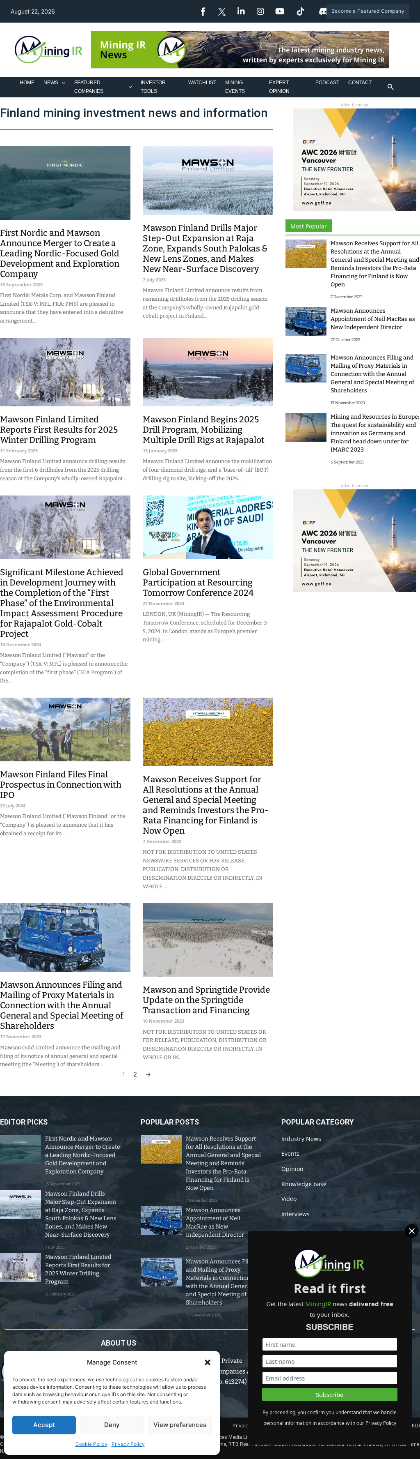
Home (27, 82)
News (50, 82)
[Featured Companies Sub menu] (130, 87)
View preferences (179, 1425)
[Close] (412, 1231)
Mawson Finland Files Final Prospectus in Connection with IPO (60, 784)
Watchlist (202, 82)
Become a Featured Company (368, 11)
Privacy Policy (128, 1444)
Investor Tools (153, 87)
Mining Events (235, 87)
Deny (112, 1425)
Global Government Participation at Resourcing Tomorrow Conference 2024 (198, 582)
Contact (360, 82)
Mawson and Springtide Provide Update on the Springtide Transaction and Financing (206, 1000)
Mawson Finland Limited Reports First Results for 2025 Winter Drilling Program (59, 429)
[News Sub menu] (63, 83)
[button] (207, 1362)
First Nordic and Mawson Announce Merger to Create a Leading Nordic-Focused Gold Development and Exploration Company (59, 253)
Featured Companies (88, 87)
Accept (44, 1425)
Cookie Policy (91, 1444)
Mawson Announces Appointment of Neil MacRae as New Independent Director (373, 319)
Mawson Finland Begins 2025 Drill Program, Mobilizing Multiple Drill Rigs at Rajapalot (204, 429)
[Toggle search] (390, 87)
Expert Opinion (279, 87)
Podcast (327, 82)
